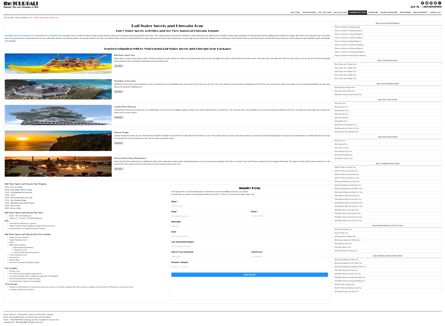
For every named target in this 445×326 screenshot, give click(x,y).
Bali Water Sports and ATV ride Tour (348, 274)
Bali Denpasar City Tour (343, 151)
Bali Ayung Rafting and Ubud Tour (347, 181)
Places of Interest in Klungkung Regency (349, 52)
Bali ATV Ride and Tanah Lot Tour (347, 178)
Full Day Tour (324, 12)
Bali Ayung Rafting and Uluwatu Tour (348, 185)
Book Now (42, 314)
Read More (118, 66)
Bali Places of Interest (387, 23)
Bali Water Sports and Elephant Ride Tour (350, 277)
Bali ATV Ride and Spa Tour (345, 284)
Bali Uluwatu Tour (341, 107)
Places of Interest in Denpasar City (347, 27)
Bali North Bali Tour (342, 117)
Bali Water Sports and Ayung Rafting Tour (350, 281)
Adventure (373, 12)
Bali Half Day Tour (387, 137)
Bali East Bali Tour (341, 114)
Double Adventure (389, 12)
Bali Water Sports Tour (343, 247)
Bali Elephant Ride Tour (343, 243)
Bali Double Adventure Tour (387, 256)
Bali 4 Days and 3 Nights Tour (345, 68)
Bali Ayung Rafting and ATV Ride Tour (348, 263)
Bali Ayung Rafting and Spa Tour (346, 259)
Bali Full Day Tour (387, 100)
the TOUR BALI (20, 3)
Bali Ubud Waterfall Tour (343, 155)
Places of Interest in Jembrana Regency (349, 45)
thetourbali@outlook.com (18, 317)
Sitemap (50, 314)
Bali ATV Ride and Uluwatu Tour (346, 171)
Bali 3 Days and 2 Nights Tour (345, 64)
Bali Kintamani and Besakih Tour (346, 132)
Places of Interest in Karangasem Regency (350, 55)
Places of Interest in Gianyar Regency (348, 34)
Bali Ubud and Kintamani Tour (346, 125)
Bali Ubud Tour (340, 103)
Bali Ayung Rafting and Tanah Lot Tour (349, 192)
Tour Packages (309, 12)
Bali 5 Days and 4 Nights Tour (345, 71)
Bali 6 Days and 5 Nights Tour (345, 75)
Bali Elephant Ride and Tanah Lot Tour (349, 206)
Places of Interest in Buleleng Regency (349, 48)
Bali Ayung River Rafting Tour (345, 236)
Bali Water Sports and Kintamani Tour (348, 217)
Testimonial (22, 314)
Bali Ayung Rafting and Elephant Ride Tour (350, 267)
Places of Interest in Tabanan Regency (349, 38)
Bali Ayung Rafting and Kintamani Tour (349, 188)
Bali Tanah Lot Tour (342, 148)
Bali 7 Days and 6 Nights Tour (345, 78)
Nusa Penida (405, 12)
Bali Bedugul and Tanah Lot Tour (347, 128)
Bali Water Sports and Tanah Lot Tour (348, 220)
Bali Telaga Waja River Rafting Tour (348, 240)
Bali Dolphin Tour (341, 121)
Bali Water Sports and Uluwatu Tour (348, 213)
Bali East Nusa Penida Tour (345, 91)
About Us (12, 314)
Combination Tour (357, 12)
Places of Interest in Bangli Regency (348, 41)
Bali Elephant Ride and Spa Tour (347, 291)
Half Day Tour (340, 12)
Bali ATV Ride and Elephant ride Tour (348, 288)
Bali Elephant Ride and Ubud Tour (347, 196)
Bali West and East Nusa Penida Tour (348, 94)
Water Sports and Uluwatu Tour (46, 18)
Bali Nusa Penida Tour (388, 84)
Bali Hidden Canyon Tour (344, 158)
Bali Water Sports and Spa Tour (346, 270)
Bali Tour (295, 12)
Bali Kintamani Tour (342, 110)
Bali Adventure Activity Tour (387, 226)
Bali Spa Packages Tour (343, 229)
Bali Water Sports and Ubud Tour (347, 210)
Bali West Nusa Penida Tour (345, 87)
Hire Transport (420, 12)
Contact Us (435, 12)
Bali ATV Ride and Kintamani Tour (347, 174)
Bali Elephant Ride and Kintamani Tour (349, 203)
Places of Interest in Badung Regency (348, 31)
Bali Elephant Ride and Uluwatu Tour (348, 199)
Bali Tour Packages (388, 60)
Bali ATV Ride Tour (341, 233)
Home (5, 314)
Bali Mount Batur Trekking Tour (346, 251)
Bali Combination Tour (387, 164)
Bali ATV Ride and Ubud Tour (345, 167)
